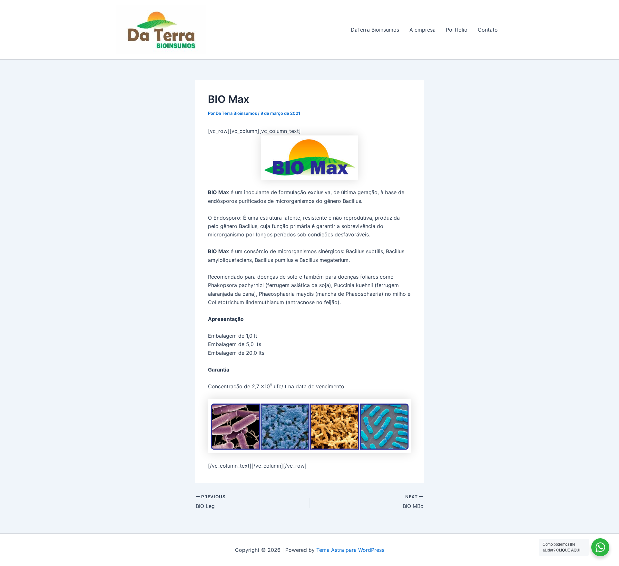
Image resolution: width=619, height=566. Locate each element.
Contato (488, 29)
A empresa (422, 29)
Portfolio (456, 29)
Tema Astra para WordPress (350, 550)
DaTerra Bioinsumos (375, 29)
